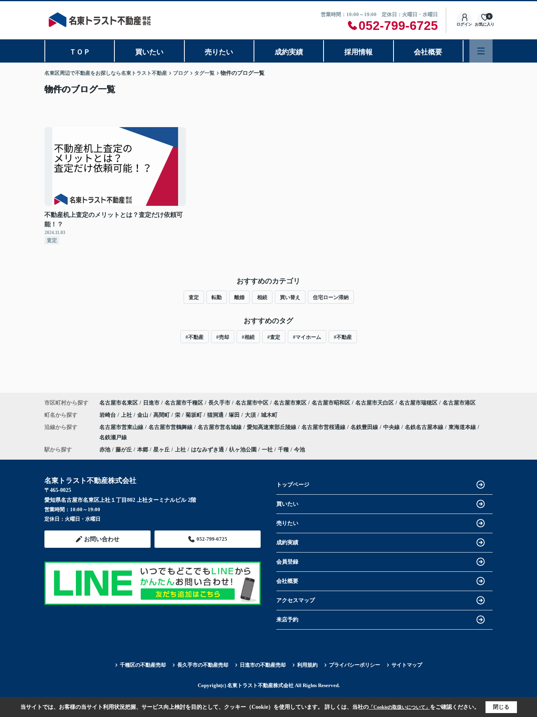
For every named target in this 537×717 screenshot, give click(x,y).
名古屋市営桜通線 (324, 427)
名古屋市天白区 (374, 403)
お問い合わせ (102, 539)
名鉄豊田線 (365, 427)
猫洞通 (216, 415)
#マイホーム (307, 337)
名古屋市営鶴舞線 (171, 427)
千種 (283, 450)
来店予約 (287, 620)
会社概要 (428, 52)
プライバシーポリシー (354, 665)
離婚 (239, 297)
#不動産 (195, 337)
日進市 (151, 403)
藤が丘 (124, 450)
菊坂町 (195, 415)
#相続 (248, 337)
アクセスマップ (295, 600)
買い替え (290, 297)
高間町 (162, 415)
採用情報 (358, 52)
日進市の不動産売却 (263, 665)
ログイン (464, 24)
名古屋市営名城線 (220, 427)
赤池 (104, 450)
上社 (127, 415)
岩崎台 (108, 415)
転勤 (216, 297)
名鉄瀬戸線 (113, 437)
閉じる (501, 707)
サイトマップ (407, 665)
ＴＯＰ (79, 52)
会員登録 (287, 562)
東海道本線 (463, 427)
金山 (143, 415)
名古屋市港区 (459, 403)
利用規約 (307, 665)
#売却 (222, 337)
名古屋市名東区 (118, 403)
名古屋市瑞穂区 (418, 403)
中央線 (392, 427)
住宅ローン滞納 (331, 297)
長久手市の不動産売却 (202, 665)
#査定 (273, 337)
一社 (267, 450)
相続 (262, 297)
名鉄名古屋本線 (425, 427)
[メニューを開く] (481, 51)
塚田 (235, 415)
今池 (299, 450)
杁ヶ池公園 (243, 450)
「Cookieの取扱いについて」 (399, 707)
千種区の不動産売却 (143, 665)
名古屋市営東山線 (122, 427)
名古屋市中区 (251, 403)
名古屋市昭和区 (331, 403)
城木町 (269, 415)
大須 (251, 415)
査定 (194, 297)
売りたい (219, 52)
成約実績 (289, 52)
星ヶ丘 (161, 450)
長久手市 (219, 403)
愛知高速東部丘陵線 (272, 427)
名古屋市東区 (290, 403)
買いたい (149, 52)
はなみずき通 (207, 450)
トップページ (292, 485)
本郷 (142, 450)
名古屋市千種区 (184, 403)
